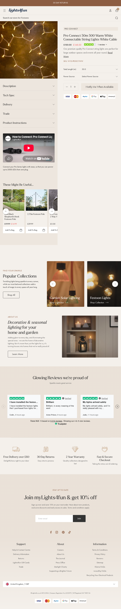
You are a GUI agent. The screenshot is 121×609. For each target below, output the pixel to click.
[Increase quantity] (76, 86)
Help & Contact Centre (21, 550)
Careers (60, 550)
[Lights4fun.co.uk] (18, 10)
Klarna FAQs (100, 567)
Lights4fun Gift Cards (21, 562)
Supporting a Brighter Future (60, 571)
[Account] (110, 10)
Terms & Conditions (100, 550)
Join (79, 518)
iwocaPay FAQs (100, 571)
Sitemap (100, 562)
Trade (21, 567)
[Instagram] (56, 532)
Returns (21, 558)
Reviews (100, 558)
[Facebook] (51, 532)
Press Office (60, 562)
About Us (60, 554)
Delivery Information (21, 554)
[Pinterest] (63, 532)
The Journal (60, 558)
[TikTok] (69, 532)
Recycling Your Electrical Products (100, 575)
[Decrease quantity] (66, 86)
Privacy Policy (100, 554)
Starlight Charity (60, 567)
